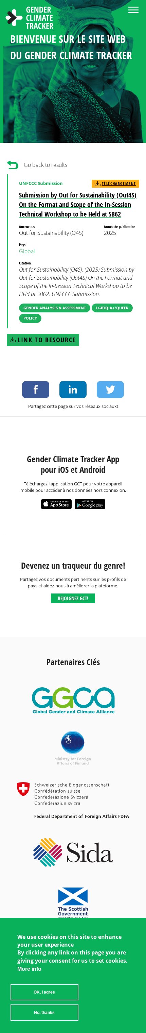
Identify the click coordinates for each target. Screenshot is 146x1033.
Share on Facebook (35, 389)
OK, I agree (44, 992)
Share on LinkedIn (73, 389)
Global (27, 251)
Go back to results (45, 165)
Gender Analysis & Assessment (54, 307)
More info (29, 969)
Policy (30, 318)
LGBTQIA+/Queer (112, 307)
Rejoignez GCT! (73, 598)
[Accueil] (29, 18)
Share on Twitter (110, 389)
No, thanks (44, 1012)
